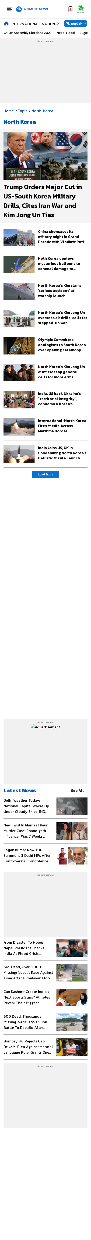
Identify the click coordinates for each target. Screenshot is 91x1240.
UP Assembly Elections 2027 (30, 32)
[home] (6, 23)
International (25, 24)
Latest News (20, 790)
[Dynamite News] (31, 9)
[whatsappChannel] (80, 9)
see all (77, 790)
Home (9, 110)
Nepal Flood (66, 32)
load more (45, 474)
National (51, 24)
